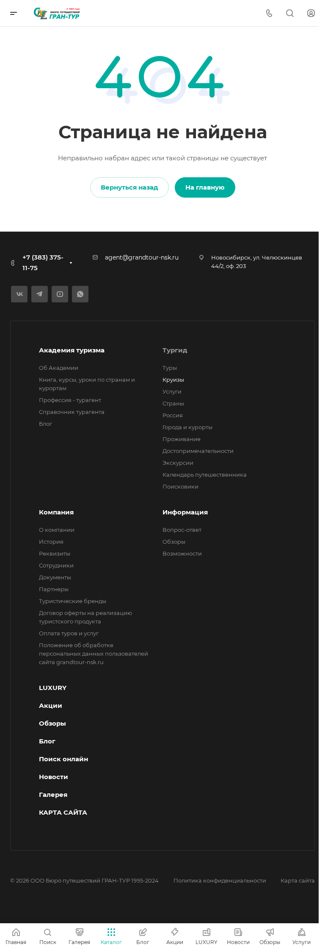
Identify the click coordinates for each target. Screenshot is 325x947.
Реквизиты (54, 553)
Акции (50, 705)
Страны (173, 403)
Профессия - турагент (70, 400)
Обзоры (173, 541)
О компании (56, 529)
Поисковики (180, 486)
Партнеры (54, 589)
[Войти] (311, 13)
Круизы (173, 379)
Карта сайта (298, 880)
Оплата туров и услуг (69, 633)
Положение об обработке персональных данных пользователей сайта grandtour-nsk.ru (93, 653)
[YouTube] (60, 294)
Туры (169, 367)
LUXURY (52, 688)
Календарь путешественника (204, 474)
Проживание (181, 439)
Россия (172, 415)
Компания (56, 512)
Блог (45, 423)
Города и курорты (187, 427)
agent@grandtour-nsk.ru (142, 257)
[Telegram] (39, 294)
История (51, 541)
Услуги (172, 391)
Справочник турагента (72, 411)
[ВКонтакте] (19, 294)
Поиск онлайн (63, 759)
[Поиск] (290, 13)
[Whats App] (80, 294)
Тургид (174, 350)
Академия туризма (72, 350)
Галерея (53, 795)
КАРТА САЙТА (63, 812)
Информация (185, 512)
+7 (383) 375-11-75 (42, 262)
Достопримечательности (198, 450)
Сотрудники (56, 565)
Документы (55, 577)
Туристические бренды (72, 601)
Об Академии (58, 367)
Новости (53, 777)
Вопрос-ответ (181, 529)
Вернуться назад (129, 187)
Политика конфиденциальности (220, 880)
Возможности (182, 553)
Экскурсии (177, 462)
